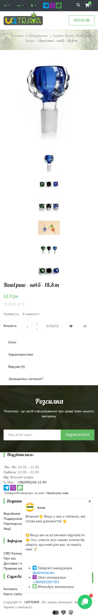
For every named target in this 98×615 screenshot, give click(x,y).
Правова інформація (20, 568)
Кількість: (11, 326)
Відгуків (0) (16, 367)
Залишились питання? (25, 379)
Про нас (10, 558)
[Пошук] (78, 5)
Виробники (12, 513)
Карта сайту (13, 594)
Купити (52, 326)
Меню (80, 20)
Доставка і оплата (17, 563)
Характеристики (20, 354)
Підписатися (77, 435)
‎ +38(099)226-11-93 (31, 482)
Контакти (10, 589)
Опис (12, 342)
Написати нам (57, 493)
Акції (7, 529)
